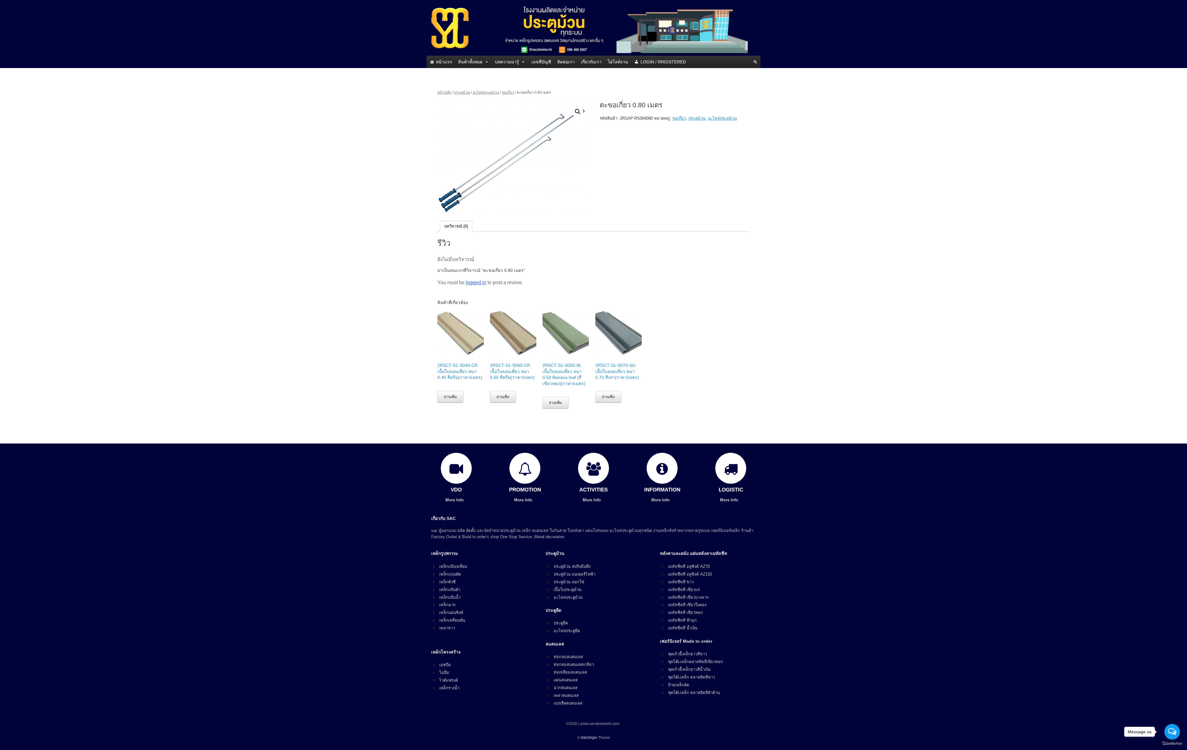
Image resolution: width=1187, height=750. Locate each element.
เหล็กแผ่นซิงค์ (451, 612)
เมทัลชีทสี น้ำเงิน (682, 628)
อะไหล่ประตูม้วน (486, 92)
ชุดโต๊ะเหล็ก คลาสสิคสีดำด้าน (694, 692)
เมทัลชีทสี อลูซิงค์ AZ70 (689, 566)
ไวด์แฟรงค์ (448, 680)
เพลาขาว (447, 628)
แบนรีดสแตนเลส (568, 703)
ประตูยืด (561, 623)
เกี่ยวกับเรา (591, 61)
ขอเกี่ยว (508, 92)
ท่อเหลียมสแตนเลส (570, 672)
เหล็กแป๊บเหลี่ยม (453, 566)
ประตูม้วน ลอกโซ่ (569, 582)
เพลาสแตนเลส (566, 695)
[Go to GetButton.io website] (1172, 744)
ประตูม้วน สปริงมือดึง (572, 566)
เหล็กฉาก (447, 604)
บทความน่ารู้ (507, 61)
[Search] (755, 62)
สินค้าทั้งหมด (470, 61)
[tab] (456, 226)
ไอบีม (444, 672)
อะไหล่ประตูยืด (567, 630)
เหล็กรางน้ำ (449, 688)
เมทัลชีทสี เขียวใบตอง (687, 604)
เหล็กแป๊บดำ (449, 589)
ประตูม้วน (462, 92)
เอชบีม (445, 664)
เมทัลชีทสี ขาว (681, 582)
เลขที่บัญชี (541, 61)
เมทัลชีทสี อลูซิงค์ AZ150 (690, 574)
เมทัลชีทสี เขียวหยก (685, 612)
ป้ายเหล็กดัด (678, 685)
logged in (476, 282)
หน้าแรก (444, 61)
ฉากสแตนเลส (565, 687)
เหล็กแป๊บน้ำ (450, 597)
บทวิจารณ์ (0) (456, 226)
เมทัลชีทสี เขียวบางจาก (688, 597)
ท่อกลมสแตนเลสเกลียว (574, 664)
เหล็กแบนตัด (450, 574)
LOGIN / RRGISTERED (663, 61)
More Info (455, 500)
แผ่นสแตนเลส (566, 680)
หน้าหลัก (444, 92)
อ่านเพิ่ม (450, 397)
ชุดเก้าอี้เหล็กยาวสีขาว (687, 654)
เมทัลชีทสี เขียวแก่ (684, 589)
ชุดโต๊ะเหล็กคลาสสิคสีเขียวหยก (695, 661)
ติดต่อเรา (566, 61)
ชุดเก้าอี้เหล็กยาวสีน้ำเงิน (689, 669)
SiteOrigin (589, 737)
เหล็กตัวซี (447, 582)
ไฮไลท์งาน (618, 61)
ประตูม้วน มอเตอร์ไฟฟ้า (574, 574)
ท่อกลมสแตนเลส (568, 656)
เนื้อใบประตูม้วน (567, 589)
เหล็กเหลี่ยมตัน (452, 620)
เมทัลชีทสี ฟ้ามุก (682, 620)
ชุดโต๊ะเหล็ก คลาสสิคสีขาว (691, 677)
